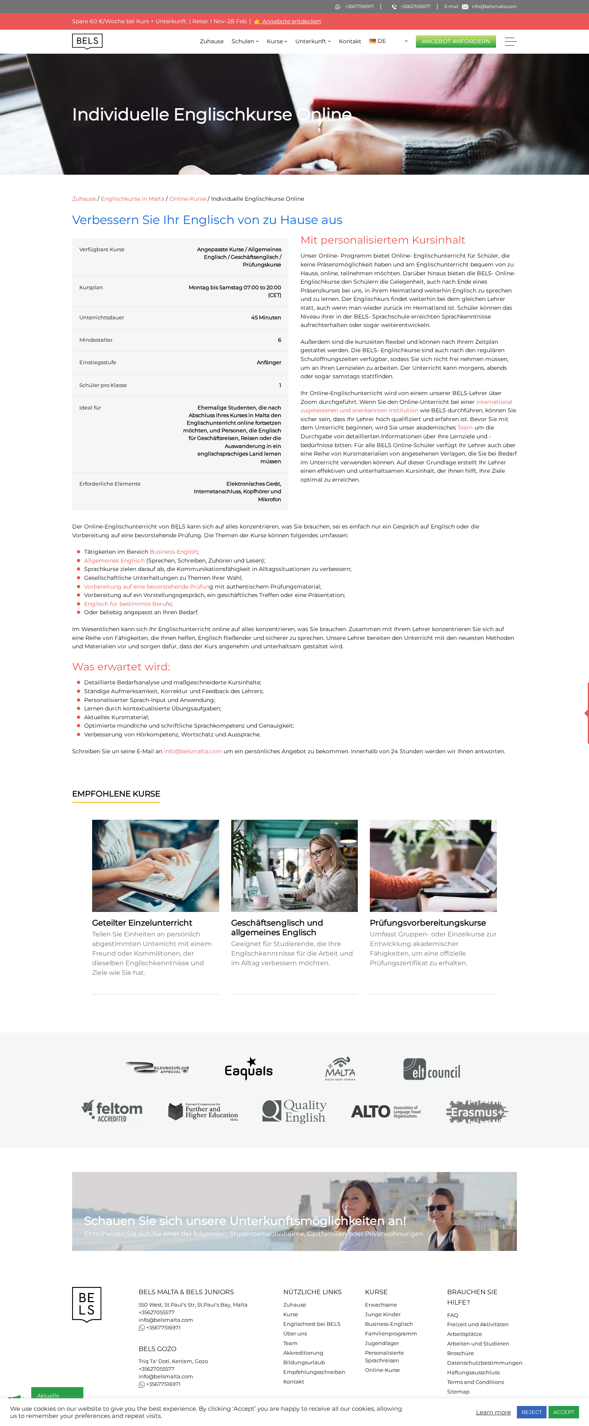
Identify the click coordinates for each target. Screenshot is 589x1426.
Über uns (295, 1334)
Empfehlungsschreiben (314, 1372)
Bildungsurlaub (304, 1362)
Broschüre (460, 1353)
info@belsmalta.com (193, 751)
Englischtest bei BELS (312, 1324)
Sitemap (458, 1392)
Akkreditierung (303, 1353)
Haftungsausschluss (473, 1373)
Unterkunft (310, 41)
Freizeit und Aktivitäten (478, 1324)
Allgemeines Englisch (114, 560)
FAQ (452, 1315)
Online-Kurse (187, 198)
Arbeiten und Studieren (478, 1344)
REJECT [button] (532, 1412)
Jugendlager (382, 1343)
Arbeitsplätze (464, 1334)
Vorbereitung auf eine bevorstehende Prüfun (146, 586)
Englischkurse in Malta (132, 198)
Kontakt (350, 41)
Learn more (493, 1412)
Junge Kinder (383, 1314)
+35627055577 (157, 1312)
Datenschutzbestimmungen (484, 1363)
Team (465, 428)
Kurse (275, 41)
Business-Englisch (389, 1324)
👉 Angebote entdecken (287, 21)
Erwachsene (381, 1305)
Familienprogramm (391, 1334)
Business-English (174, 551)
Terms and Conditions (475, 1382)
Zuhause (212, 41)
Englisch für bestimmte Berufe (127, 603)
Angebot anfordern (456, 41)
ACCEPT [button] (563, 1412)
